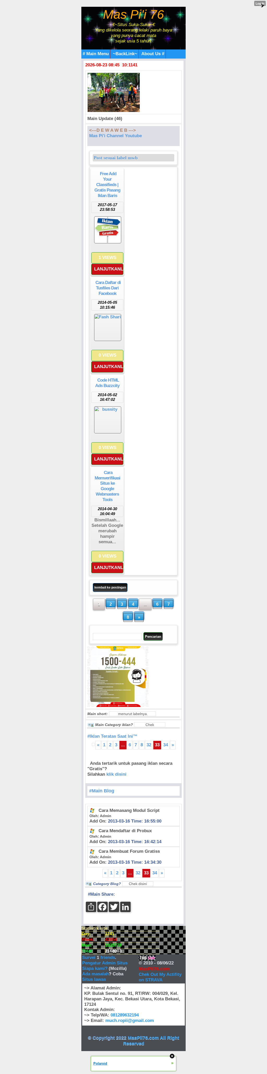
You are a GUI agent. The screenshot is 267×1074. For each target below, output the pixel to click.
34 (165, 744)
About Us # (152, 53)
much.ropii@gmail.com (129, 1020)
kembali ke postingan (110, 587)
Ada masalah (95, 973)
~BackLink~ (125, 53)
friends (107, 957)
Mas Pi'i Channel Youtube (115, 135)
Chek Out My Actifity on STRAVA (160, 977)
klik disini (116, 774)
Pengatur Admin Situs (105, 963)
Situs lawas (94, 979)
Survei (89, 957)
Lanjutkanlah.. (108, 269)
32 (149, 744)
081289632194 (125, 1015)
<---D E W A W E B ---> (112, 130)
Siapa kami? (94, 968)
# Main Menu (96, 53)
